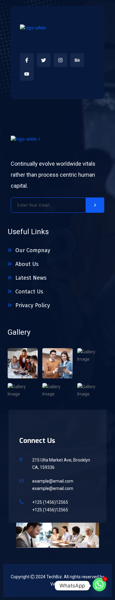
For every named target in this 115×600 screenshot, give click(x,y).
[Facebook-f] (27, 60)
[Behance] (77, 60)
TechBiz (54, 576)
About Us (27, 264)
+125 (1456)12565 (50, 502)
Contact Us (29, 291)
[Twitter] (44, 60)
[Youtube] (27, 74)
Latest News (31, 278)
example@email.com (52, 481)
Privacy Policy (32, 305)
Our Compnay (32, 250)
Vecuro (57, 584)
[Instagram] (60, 60)
